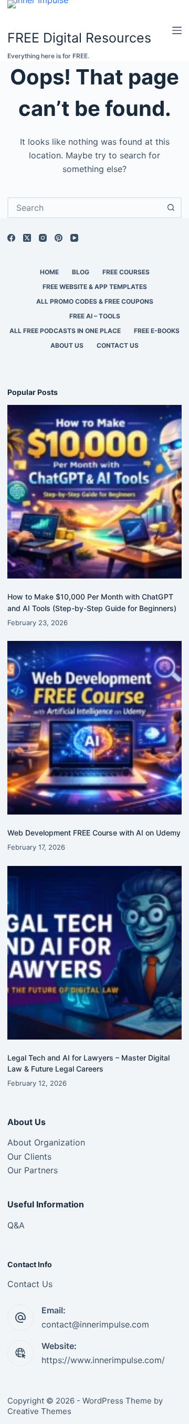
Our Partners (32, 1170)
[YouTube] (74, 238)
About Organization (46, 1142)
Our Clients (29, 1156)
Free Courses (126, 272)
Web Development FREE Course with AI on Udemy (94, 832)
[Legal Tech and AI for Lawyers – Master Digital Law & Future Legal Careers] (94, 953)
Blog (80, 272)
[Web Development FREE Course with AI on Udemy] (94, 728)
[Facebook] (11, 238)
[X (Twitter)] (27, 238)
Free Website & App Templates (95, 287)
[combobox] (84, 207)
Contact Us (118, 345)
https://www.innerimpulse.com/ (103, 1360)
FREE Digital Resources (79, 38)
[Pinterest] (58, 238)
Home (49, 272)
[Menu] (177, 30)
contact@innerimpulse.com (95, 1324)
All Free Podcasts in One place (65, 331)
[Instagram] (43, 238)
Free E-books (157, 331)
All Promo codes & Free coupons (94, 301)
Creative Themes (39, 1411)
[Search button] (171, 207)
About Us (66, 345)
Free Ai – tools (94, 316)
